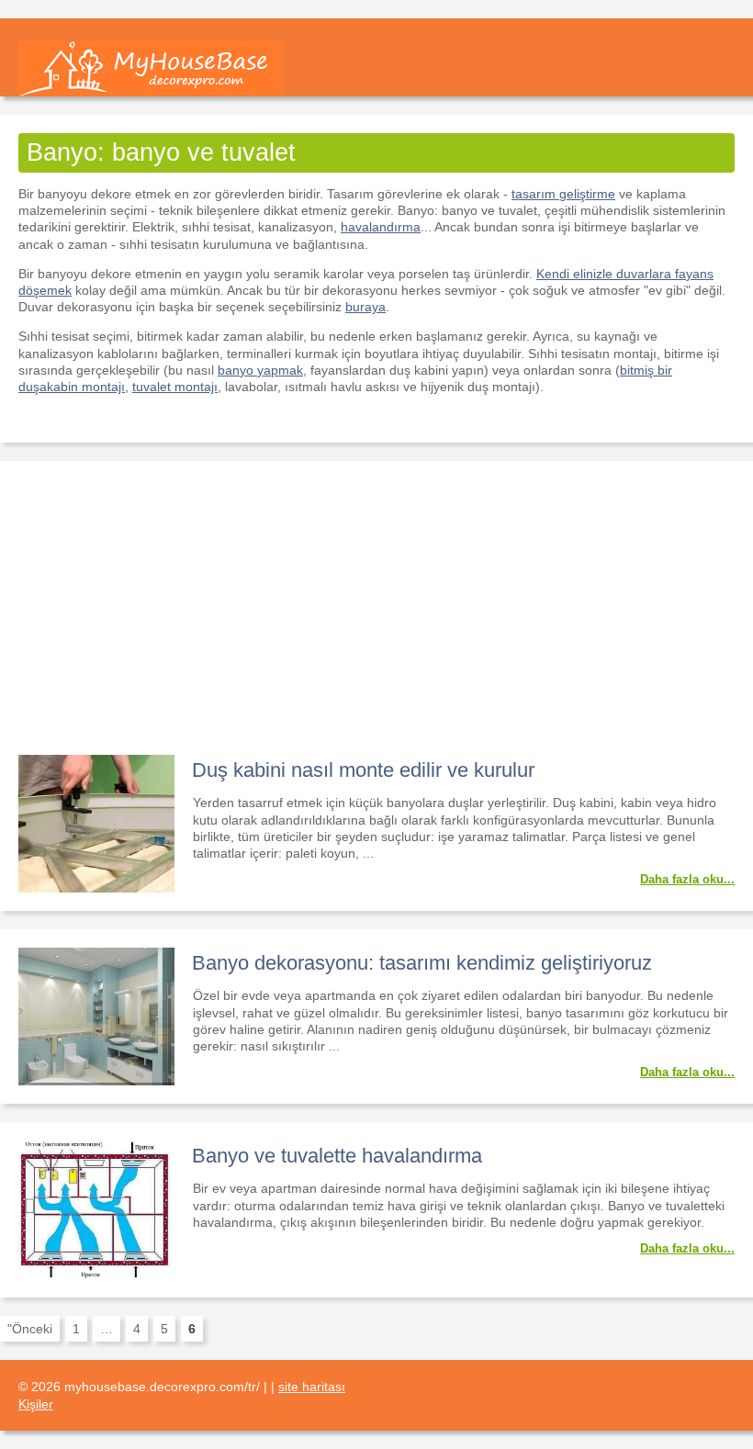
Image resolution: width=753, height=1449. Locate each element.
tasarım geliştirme (563, 193)
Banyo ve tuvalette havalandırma (337, 1155)
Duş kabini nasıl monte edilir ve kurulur (363, 769)
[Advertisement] (376, 617)
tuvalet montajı (175, 386)
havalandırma (381, 226)
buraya (365, 306)
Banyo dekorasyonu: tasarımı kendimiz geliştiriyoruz (422, 962)
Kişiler (35, 1404)
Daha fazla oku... (687, 879)
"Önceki (29, 1328)
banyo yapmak (260, 370)
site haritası (311, 1386)
